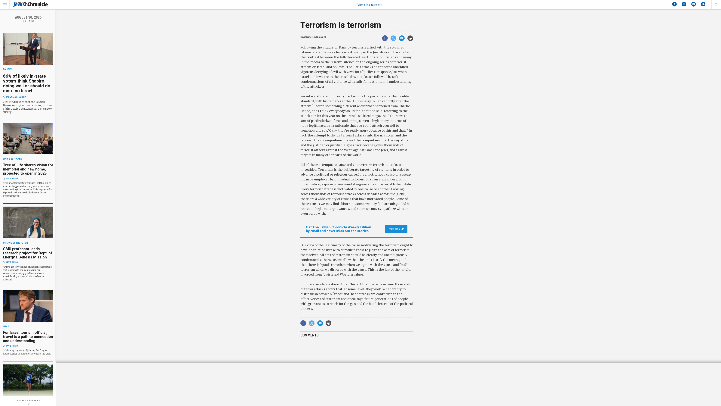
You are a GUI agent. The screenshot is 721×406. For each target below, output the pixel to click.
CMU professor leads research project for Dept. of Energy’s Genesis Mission (27, 253)
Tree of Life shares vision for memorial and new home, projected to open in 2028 (28, 169)
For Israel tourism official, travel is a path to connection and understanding (28, 336)
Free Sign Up (396, 229)
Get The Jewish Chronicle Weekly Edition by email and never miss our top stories (338, 229)
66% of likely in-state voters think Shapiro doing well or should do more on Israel (26, 83)
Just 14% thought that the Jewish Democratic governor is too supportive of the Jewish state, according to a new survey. (27, 107)
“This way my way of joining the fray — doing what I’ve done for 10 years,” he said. (27, 352)
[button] (716, 4)
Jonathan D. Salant (16, 97)
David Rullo (12, 178)
